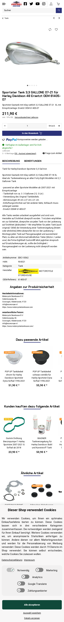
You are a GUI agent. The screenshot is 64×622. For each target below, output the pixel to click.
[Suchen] (59, 10)
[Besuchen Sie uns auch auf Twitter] (31, 4)
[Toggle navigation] (4, 4)
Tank (20, 266)
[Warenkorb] (58, 4)
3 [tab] (32, 85)
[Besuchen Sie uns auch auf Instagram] (44, 4)
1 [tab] (27, 85)
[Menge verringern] (5, 125)
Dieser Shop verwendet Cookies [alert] (32, 510)
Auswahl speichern (32, 613)
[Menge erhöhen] (59, 125)
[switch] (11, 570)
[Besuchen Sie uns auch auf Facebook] (25, 4)
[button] (51, 4)
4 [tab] (34, 85)
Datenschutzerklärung (12, 560)
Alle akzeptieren (32, 604)
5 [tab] (36, 85)
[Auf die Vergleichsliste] (50, 29)
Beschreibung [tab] (11, 161)
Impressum (29, 560)
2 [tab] (29, 85)
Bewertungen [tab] (32, 161)
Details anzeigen (32, 618)
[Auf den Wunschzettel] (56, 29)
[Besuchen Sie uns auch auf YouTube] (37, 4)
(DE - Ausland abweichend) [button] (25, 153)
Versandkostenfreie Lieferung (26, 117)
